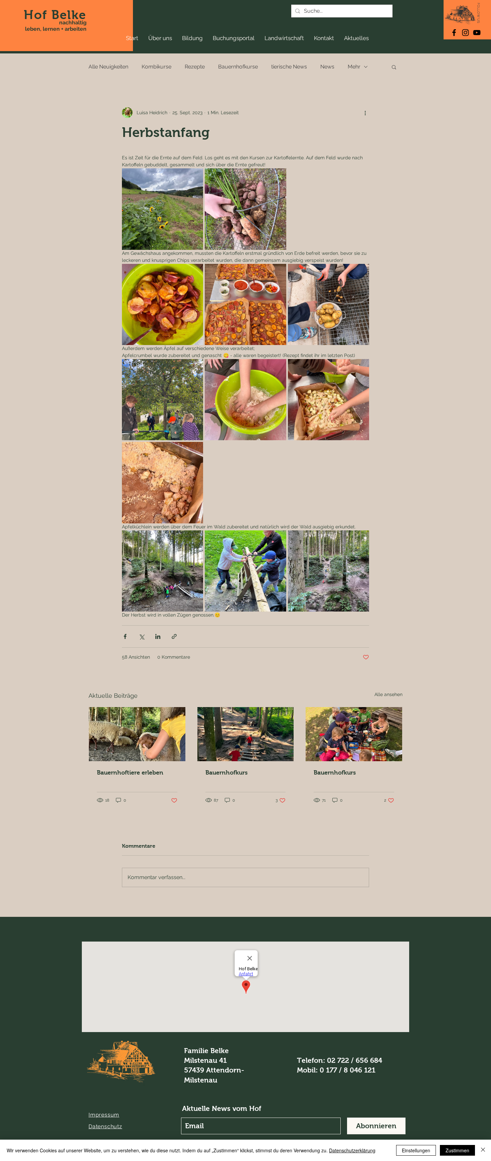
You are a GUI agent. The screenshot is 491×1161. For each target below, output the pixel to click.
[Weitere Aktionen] (365, 113)
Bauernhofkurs (226, 772)
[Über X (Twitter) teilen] (141, 636)
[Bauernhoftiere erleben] (137, 734)
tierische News (289, 66)
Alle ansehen (388, 694)
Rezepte (195, 66)
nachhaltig (73, 22)
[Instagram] (465, 32)
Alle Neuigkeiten (108, 66)
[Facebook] (454, 32)
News (327, 66)
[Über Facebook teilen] (125, 636)
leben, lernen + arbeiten (56, 29)
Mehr (354, 66)
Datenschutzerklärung (352, 1150)
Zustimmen (457, 1150)
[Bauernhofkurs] (245, 734)
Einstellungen (416, 1150)
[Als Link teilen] (174, 636)
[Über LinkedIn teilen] (158, 636)
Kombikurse (156, 66)
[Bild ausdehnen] (162, 209)
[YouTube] (476, 32)
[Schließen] (483, 1150)
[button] (394, 66)
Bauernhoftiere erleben (130, 772)
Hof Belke (55, 15)
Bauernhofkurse (238, 66)
